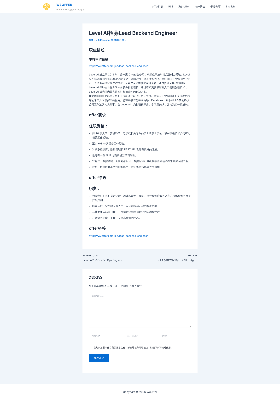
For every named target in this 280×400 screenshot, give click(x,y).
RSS (170, 6)
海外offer (184, 6)
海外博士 (200, 6)
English (230, 6)
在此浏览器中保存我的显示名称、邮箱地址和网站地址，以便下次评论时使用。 (133, 347)
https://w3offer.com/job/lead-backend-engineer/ (119, 66)
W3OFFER (64, 5)
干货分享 (215, 6)
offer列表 (157, 6)
